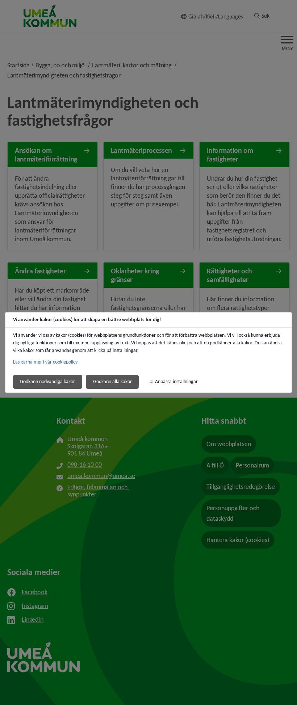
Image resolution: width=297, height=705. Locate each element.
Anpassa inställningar (176, 381)
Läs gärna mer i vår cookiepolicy (45, 362)
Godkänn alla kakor (112, 381)
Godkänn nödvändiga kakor (47, 381)
